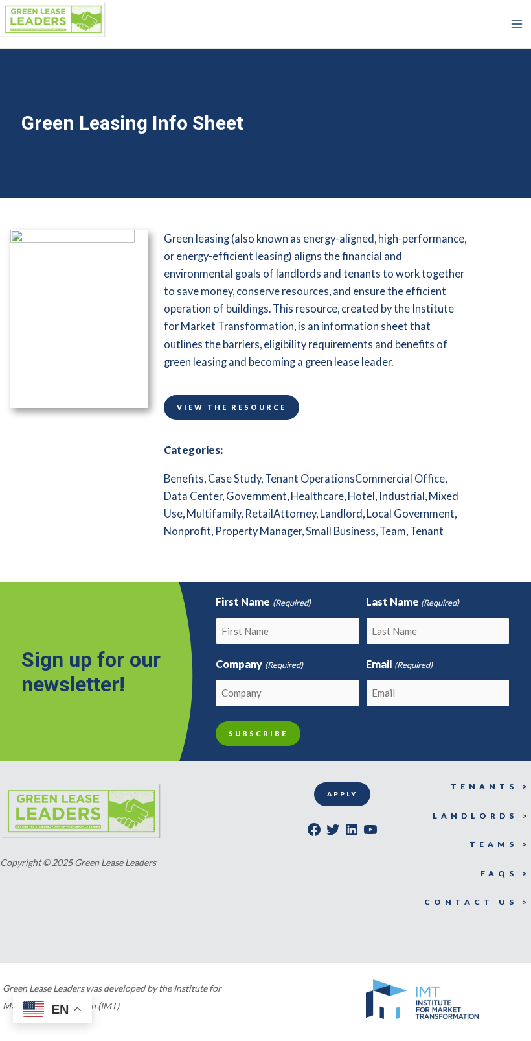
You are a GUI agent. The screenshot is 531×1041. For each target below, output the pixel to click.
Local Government (411, 513)
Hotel (361, 496)
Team (392, 531)
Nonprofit (187, 531)
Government (256, 496)
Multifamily (213, 513)
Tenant (427, 531)
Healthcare (317, 496)
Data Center (193, 496)
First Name (263, 601)
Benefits (184, 478)
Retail (259, 513)
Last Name (412, 601)
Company (259, 664)
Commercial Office (400, 478)
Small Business (341, 531)
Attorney (294, 513)
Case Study (234, 478)
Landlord (341, 513)
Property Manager (258, 531)
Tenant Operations (310, 478)
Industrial (402, 496)
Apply (342, 794)
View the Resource (231, 407)
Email (399, 664)
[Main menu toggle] (516, 24)
